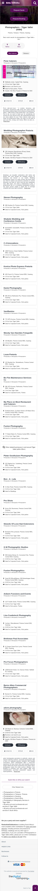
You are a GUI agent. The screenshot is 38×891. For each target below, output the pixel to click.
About (4, 842)
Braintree (27, 861)
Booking (22, 95)
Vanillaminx (9, 311)
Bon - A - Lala (10, 479)
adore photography (13, 708)
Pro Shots (8, 501)
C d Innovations (11, 243)
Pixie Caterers (10, 61)
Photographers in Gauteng (12, 796)
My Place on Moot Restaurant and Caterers (17, 403)
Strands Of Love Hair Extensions (19, 524)
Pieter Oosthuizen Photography (18, 456)
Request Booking (19, 19)
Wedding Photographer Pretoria (18, 130)
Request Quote (19, 10)
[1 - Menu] (3, 3)
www (32, 101)
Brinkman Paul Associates (16, 639)
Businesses (5, 851)
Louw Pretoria (10, 354)
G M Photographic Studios (16, 547)
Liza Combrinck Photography (17, 615)
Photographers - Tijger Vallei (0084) (19, 28)
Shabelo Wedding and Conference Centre (14, 220)
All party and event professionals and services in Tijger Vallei (15, 805)
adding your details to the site (12, 837)
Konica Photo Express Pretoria (18, 266)
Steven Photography (13, 197)
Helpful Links (6, 846)
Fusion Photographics (14, 570)
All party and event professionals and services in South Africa (15, 809)
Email (21, 101)
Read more (6, 121)
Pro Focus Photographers (16, 662)
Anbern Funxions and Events (17, 594)
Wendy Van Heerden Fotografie (18, 333)
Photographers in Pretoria (11, 792)
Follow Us (5, 856)
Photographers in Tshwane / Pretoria (15, 794)
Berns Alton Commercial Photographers (15, 686)
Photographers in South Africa (13, 798)
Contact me (8, 101)
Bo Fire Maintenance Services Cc (17, 379)
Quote (9, 95)
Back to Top (27, 888)
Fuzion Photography (13, 426)
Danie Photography (13, 288)
